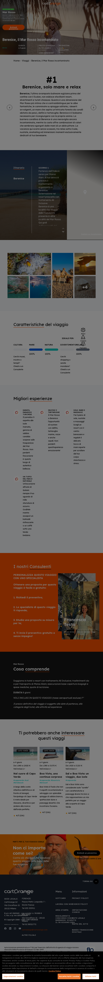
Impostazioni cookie (13, 976)
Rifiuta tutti (90, 976)
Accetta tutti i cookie (69, 976)
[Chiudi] (99, 956)
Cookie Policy (55, 971)
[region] (51, 966)
